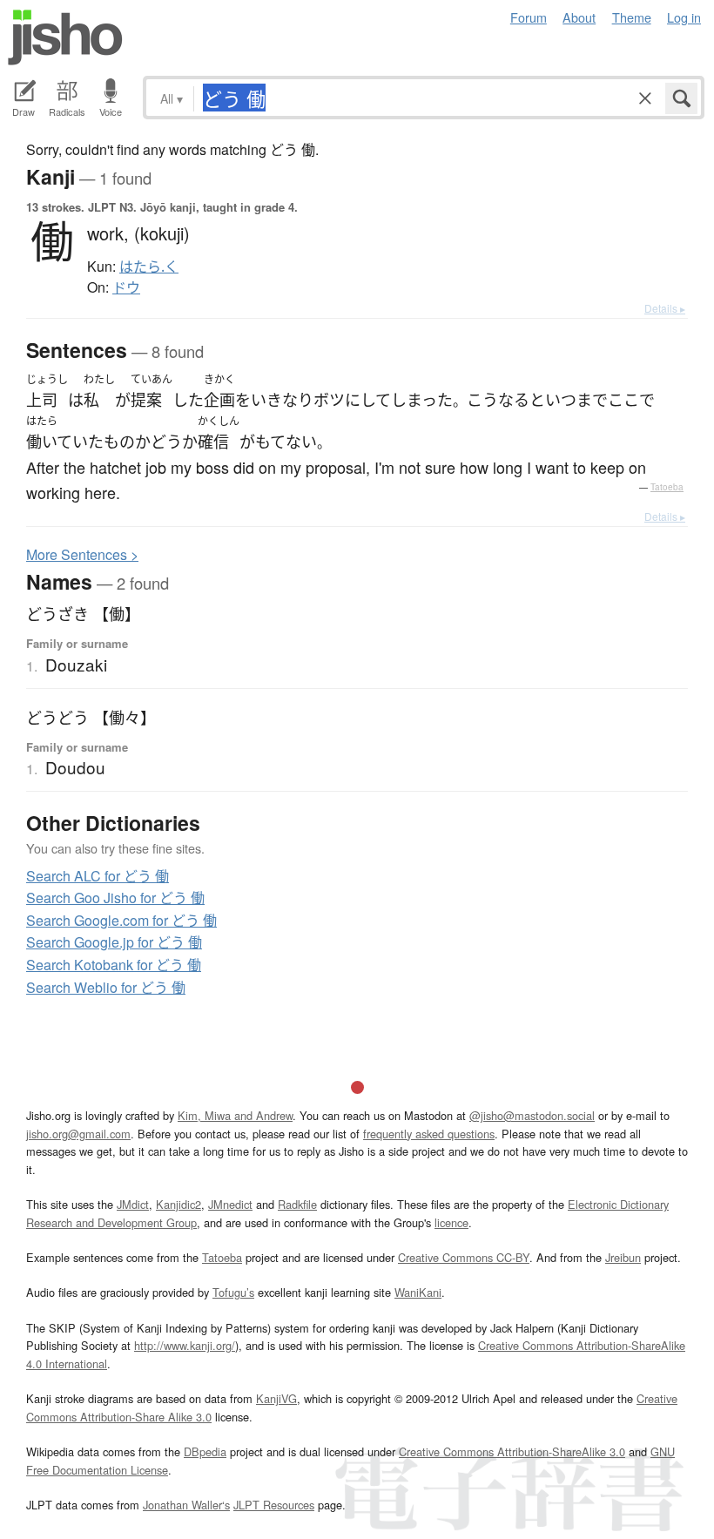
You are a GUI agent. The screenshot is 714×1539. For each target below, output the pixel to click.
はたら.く (148, 266)
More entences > (82, 554)
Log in (684, 17)
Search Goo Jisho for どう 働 (115, 898)
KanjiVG (276, 1398)
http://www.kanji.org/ (184, 1345)
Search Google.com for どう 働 (121, 920)
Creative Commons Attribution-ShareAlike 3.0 (512, 1451)
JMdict (133, 1204)
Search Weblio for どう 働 (105, 987)
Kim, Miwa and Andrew (235, 1115)
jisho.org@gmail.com (78, 1133)
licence (451, 1222)
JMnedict (230, 1204)
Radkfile (297, 1204)
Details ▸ (664, 307)
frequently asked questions (429, 1133)
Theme (631, 17)
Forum (528, 17)
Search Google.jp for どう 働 (114, 942)
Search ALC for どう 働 (97, 876)
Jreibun (623, 1257)
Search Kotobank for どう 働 (113, 965)
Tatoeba (667, 487)
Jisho (65, 37)
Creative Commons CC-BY (463, 1257)
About (579, 17)
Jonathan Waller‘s (186, 1504)
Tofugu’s (233, 1292)
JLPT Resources (273, 1504)
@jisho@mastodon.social (532, 1115)
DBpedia (205, 1451)
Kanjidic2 (178, 1204)
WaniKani (417, 1292)
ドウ (126, 287)
